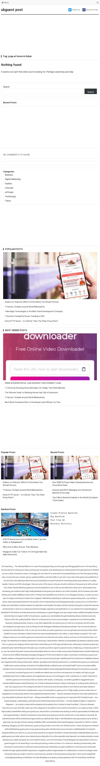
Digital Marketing (13, 179)
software (9, 192)
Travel (8, 201)
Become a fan (92, 10)
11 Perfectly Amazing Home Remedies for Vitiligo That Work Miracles (35, 388)
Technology (10, 196)
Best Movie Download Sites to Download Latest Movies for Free (32, 402)
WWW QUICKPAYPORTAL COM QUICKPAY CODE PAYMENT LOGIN (33, 383)
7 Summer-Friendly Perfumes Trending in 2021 (25, 316)
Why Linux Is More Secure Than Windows (20, 547)
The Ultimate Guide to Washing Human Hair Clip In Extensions (31, 392)
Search (6, 87)
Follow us (76, 10)
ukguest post (12, 10)
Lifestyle (9, 188)
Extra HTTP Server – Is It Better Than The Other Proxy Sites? (31, 321)
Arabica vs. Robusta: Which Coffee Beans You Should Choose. (32, 302)
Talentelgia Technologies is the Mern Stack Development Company (34, 311)
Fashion (8, 183)
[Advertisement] (50, 35)
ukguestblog (50, 761)
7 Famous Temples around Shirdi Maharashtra (25, 307)
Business (9, 175)
